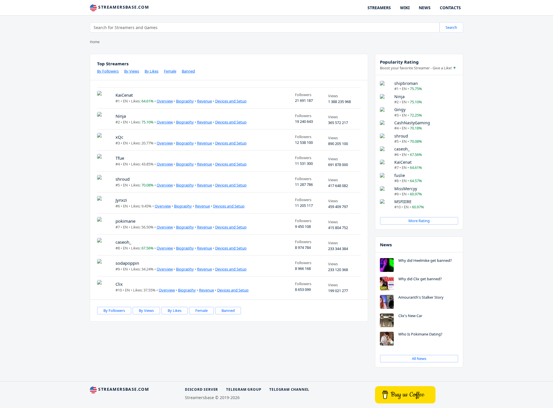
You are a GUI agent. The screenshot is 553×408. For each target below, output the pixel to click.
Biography (185, 101)
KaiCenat (124, 95)
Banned (188, 71)
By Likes (151, 71)
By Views (131, 71)
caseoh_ (123, 242)
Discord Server (201, 389)
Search (451, 27)
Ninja (120, 116)
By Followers (108, 71)
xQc (119, 137)
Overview (165, 101)
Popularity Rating (399, 62)
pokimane (125, 221)
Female (170, 71)
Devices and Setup (231, 101)
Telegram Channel (289, 389)
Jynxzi (121, 200)
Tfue (119, 158)
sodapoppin (127, 263)
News (386, 244)
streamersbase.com (123, 7)
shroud (122, 179)
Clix (119, 284)
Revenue (204, 101)
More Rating (419, 220)
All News (419, 358)
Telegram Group (243, 389)
